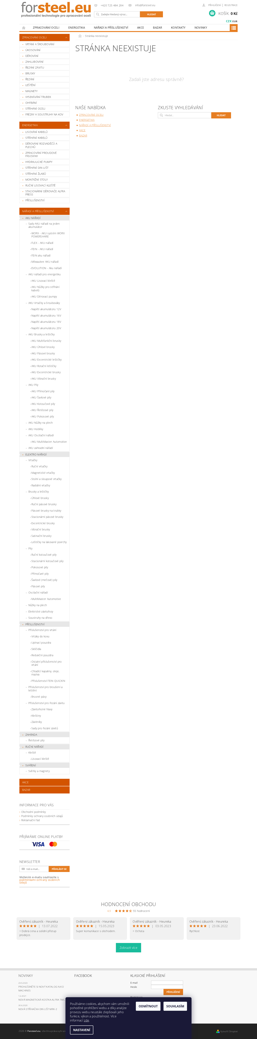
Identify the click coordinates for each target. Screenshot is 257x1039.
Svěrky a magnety (39, 771)
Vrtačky (32, 460)
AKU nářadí (33, 218)
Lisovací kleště (40, 759)
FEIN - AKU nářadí (42, 249)
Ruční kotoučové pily (43, 554)
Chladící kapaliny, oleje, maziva (45, 672)
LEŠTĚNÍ (30, 85)
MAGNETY (31, 91)
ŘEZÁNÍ (29, 79)
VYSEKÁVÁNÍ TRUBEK (38, 97)
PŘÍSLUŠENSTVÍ (35, 200)
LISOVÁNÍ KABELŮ (36, 132)
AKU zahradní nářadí (40, 448)
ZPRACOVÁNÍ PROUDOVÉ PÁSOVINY (41, 154)
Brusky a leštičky (38, 491)
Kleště (32, 752)
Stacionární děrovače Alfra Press (45, 192)
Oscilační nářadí (38, 592)
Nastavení (81, 1030)
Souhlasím (175, 1006)
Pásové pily (38, 586)
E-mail (134, 982)
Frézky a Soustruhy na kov (44, 114)
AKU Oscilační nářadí (41, 435)
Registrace (231, 5)
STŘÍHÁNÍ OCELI (35, 108)
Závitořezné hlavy (41, 709)
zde (86, 1020)
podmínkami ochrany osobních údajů (39, 881)
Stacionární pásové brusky (47, 517)
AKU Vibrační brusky (43, 378)
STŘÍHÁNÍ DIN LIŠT (36, 167)
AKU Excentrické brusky (46, 372)
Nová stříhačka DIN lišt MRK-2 (37, 1009)
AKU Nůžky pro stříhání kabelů (45, 288)
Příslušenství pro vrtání (42, 630)
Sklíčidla (36, 649)
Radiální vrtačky (40, 485)
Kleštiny (36, 715)
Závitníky (36, 722)
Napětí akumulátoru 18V (46, 321)
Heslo (133, 987)
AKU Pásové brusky (43, 353)
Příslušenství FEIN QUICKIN (48, 681)
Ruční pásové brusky (43, 504)
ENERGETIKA (76, 27)
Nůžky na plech (37, 605)
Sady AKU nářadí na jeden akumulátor (44, 225)
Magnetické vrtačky (43, 472)
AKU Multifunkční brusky (46, 341)
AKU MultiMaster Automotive (49, 441)
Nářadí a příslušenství (111, 27)
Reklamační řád (30, 820)
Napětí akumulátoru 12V (46, 309)
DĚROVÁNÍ (32, 56)
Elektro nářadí (36, 454)
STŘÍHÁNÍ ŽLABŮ (35, 173)
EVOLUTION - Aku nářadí (46, 268)
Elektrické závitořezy (40, 611)
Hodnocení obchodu (128, 904)
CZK (229, 21)
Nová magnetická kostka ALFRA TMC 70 (43, 999)
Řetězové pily (36, 740)
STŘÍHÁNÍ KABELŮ (36, 138)
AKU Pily (33, 385)
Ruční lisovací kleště (40, 185)
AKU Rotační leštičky (43, 366)
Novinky (201, 27)
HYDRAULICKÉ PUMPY (38, 162)
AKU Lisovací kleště (43, 280)
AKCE (140, 27)
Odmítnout (148, 1006)
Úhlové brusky (40, 498)
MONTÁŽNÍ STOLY (36, 179)
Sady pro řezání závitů (44, 728)
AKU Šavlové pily (41, 397)
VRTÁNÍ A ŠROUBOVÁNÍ (39, 44)
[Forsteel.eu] (56, 9)
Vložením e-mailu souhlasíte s (39, 880)
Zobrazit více (128, 948)
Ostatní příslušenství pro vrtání (46, 663)
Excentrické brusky (43, 523)
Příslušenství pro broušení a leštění (45, 688)
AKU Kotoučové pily (43, 404)
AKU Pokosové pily (42, 416)
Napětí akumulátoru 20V (46, 328)
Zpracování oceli (46, 27)
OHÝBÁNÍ (31, 103)
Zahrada (31, 734)
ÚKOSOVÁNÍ (33, 50)
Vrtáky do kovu (40, 636)
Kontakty (178, 27)
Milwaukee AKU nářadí (45, 261)
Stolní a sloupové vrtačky (46, 479)
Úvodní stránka (23, 27)
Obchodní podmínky (33, 812)
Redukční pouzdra (42, 655)
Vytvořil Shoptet (229, 1031)
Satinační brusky (41, 536)
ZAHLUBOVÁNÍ (34, 61)
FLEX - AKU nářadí (42, 243)
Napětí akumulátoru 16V (46, 315)
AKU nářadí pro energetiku (44, 274)
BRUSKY (30, 73)
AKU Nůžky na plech (40, 422)
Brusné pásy (39, 696)
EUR (234, 21)
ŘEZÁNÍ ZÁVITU (34, 67)
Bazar (157, 27)
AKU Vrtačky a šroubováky (44, 303)
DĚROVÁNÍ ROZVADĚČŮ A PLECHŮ (41, 145)
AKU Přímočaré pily (43, 391)
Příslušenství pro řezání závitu (46, 703)
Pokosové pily (39, 567)
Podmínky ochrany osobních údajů (42, 816)
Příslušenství (35, 624)
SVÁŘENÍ (30, 765)
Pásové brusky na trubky (46, 510)
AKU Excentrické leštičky (46, 359)
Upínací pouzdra (41, 642)
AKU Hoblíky (35, 429)
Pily (30, 548)
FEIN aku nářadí (41, 255)
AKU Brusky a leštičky (41, 334)
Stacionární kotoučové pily (47, 561)
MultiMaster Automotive (46, 599)
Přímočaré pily (40, 573)
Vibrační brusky (40, 529)
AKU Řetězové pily (42, 410)
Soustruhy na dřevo (40, 617)
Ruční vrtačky (39, 466)
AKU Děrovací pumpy (44, 296)
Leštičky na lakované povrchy (49, 542)
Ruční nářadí (34, 746)
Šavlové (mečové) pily (44, 580)
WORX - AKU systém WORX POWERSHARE (48, 234)
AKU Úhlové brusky (43, 347)
